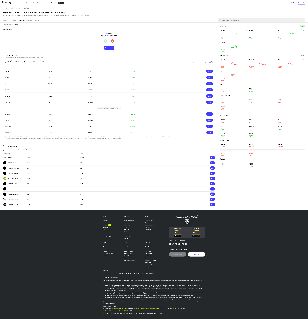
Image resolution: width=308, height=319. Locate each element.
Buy (212, 157)
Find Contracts (109, 48)
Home (4, 9)
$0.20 (209, 71)
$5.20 (209, 132)
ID (291, 3)
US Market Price (15, 9)
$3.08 (209, 120)
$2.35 (209, 114)
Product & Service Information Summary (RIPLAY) (116, 311)
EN (293, 3)
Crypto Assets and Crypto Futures (119, 308)
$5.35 (209, 126)
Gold (104, 308)
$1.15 (209, 90)
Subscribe (196, 254)
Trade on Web (301, 3)
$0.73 (209, 77)
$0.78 (209, 83)
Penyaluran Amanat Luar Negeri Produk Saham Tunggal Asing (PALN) (150, 308)
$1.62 (209, 96)
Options (21, 9)
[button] (302, 26)
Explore (8, 9)
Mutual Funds (176, 308)
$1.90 (209, 102)
